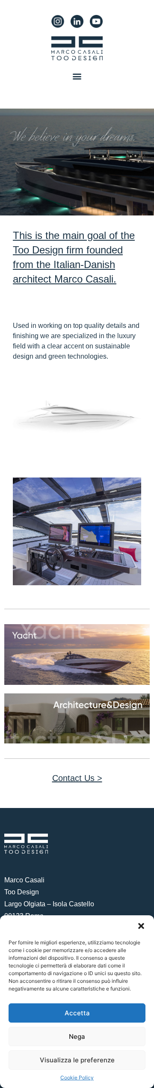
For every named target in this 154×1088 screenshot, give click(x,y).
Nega (77, 1036)
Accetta (77, 1013)
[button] (141, 926)
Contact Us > (77, 778)
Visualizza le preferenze (77, 1060)
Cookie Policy (77, 1077)
